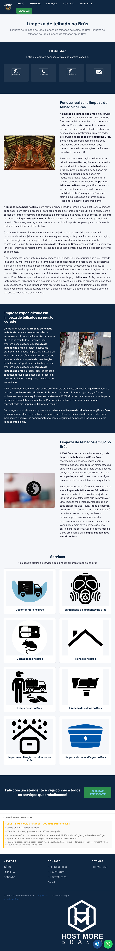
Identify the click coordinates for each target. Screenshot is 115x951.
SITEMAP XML (100, 867)
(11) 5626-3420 (56, 871)
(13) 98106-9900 (57, 867)
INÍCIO (21, 3)
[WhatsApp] (108, 944)
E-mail (51, 882)
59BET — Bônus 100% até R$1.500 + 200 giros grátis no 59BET (37, 823)
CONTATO (68, 3)
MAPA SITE (86, 3)
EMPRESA (35, 3)
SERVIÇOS (52, 3)
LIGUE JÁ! (24, 10)
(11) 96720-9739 (57, 877)
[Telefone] (97, 944)
